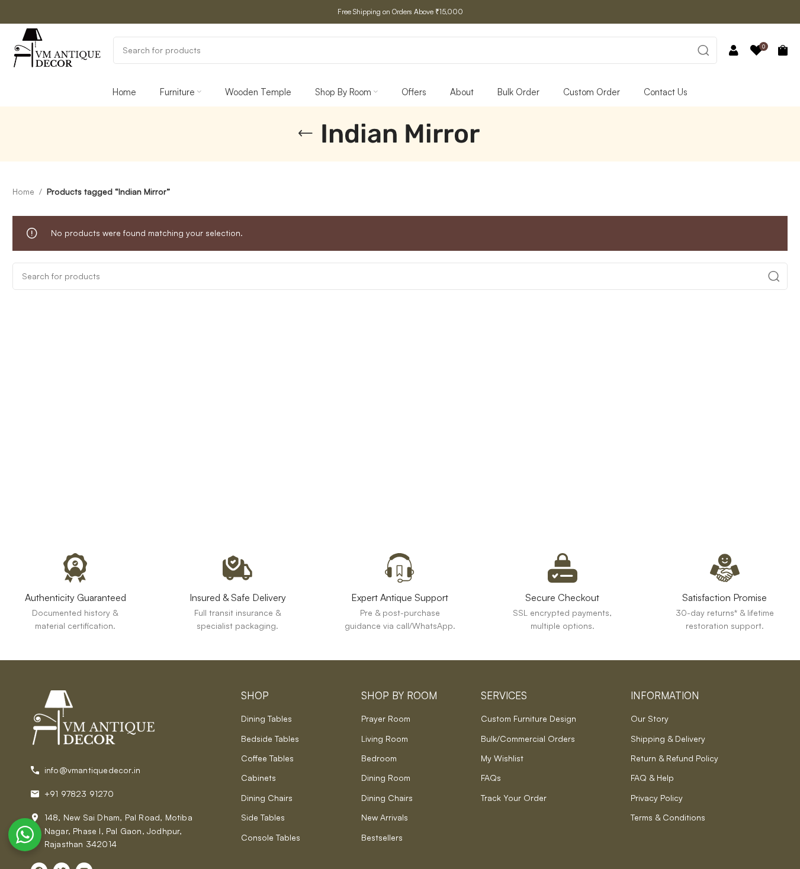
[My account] (733, 50)
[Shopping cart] (782, 50)
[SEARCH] (703, 50)
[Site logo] (56, 49)
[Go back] (305, 134)
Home (23, 191)
